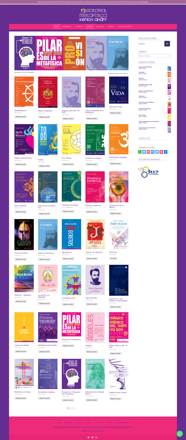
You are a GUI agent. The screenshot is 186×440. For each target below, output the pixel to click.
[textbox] (154, 55)
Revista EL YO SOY (144, 138)
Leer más (113, 258)
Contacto (79, 422)
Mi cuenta (99, 422)
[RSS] (96, 437)
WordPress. (100, 431)
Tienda (89, 422)
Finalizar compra (122, 422)
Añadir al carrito (21, 117)
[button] (180, 434)
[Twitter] (92, 437)
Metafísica (68, 422)
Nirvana (93, 431)
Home (59, 422)
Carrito (109, 422)
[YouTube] (88, 437)
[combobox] (154, 55)
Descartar (145, 2)
